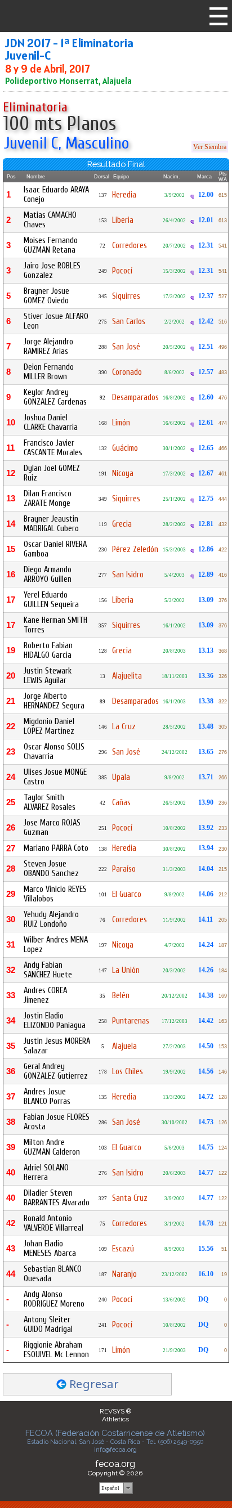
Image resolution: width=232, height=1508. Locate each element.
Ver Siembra (209, 147)
